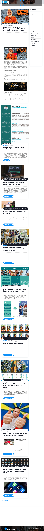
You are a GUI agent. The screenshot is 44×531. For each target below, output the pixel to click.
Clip (32, 23)
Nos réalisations (33, 2)
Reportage (16, 179)
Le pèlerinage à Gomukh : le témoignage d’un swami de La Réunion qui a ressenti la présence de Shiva (14, 28)
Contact (37, 2)
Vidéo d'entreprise (9, 180)
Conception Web (34, 25)
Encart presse (34, 35)
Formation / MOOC (35, 39)
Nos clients (28, 2)
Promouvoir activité (18, 178)
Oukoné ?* (8, 429)
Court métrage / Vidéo (7, 23)
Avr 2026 (5, 145)
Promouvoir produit (11, 179)
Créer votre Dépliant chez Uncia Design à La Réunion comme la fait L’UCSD (15, 290)
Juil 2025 (4, 180)
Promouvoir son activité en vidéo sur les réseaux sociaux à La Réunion (14, 342)
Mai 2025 (5, 245)
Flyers (33, 37)
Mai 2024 (5, 467)
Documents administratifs (36, 33)
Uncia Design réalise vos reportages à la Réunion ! (14, 212)
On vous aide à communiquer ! (21, 2)
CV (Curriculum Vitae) (7, 143)
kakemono (33, 45)
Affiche (33, 14)
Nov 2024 (5, 431)
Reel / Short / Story (14, 466)
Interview (19, 23)
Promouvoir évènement (21, 465)
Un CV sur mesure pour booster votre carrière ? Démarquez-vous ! (14, 148)
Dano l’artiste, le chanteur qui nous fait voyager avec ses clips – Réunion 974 (15, 434)
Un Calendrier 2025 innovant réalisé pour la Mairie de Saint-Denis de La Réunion (14, 385)
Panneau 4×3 (34, 49)
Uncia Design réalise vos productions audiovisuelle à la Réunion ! (14, 183)
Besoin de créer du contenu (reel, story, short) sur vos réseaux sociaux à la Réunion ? (15, 471)
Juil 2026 (5, 25)
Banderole (33, 16)
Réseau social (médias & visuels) (15, 338)
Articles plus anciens (5, 500)
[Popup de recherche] (40, 3)
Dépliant (5, 285)
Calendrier (5, 379)
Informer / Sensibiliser (14, 23)
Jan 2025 (5, 287)
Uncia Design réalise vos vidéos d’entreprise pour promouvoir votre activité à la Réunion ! (14, 248)
